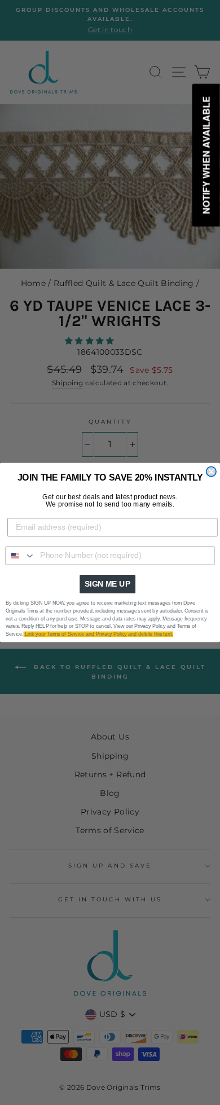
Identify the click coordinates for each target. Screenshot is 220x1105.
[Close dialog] (211, 471)
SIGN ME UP (107, 584)
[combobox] (20, 556)
